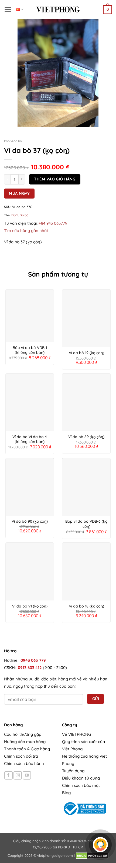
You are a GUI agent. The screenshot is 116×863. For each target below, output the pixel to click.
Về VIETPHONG (76, 734)
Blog (66, 792)
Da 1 (14, 215)
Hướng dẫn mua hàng (25, 741)
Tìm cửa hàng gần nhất (26, 230)
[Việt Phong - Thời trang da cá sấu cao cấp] (58, 9)
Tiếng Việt (19, 9)
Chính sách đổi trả (21, 756)
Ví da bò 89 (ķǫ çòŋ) (86, 436)
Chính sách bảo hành (24, 763)
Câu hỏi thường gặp (22, 734)
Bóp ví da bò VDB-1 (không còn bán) (30, 350)
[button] (8, 9)
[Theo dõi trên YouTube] (27, 775)
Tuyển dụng (73, 770)
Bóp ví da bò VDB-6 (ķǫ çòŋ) (86, 524)
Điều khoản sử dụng (81, 778)
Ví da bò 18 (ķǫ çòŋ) (86, 606)
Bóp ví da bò (13, 141)
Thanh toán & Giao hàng (27, 748)
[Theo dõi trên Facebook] (8, 775)
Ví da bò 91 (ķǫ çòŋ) (29, 606)
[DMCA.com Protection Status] (92, 855)
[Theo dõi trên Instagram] (17, 775)
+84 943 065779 (53, 223)
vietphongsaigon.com (55, 855)
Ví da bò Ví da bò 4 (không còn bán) (29, 439)
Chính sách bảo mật (81, 785)
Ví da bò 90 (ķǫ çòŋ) (30, 521)
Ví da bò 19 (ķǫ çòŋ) (86, 352)
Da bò (23, 215)
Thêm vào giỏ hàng (54, 179)
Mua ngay (19, 193)
